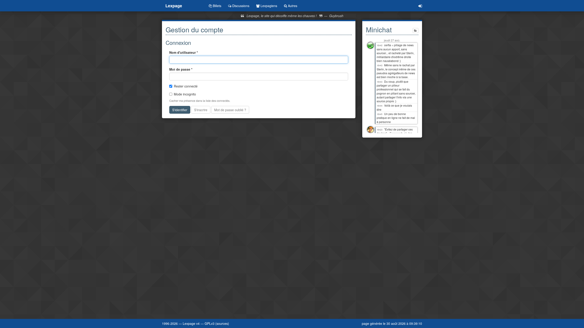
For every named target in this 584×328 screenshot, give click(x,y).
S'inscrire (200, 110)
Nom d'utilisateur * (183, 52)
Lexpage (173, 6)
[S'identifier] (420, 5)
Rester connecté (186, 86)
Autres (292, 5)
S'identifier (179, 110)
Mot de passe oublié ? (230, 110)
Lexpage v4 (191, 323)
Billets (216, 5)
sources (222, 323)
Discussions (240, 5)
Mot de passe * (180, 69)
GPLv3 (209, 323)
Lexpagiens (268, 5)
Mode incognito (185, 94)
